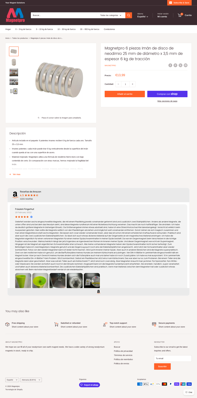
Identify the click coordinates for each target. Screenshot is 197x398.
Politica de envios (121, 363)
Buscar (117, 347)
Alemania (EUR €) (29, 380)
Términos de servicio (123, 355)
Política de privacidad (123, 351)
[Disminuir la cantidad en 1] (118, 84)
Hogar (8, 29)
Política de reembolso (123, 359)
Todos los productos (20, 38)
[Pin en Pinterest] (175, 65)
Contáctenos (109, 29)
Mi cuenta (162, 16)
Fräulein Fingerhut (24, 209)
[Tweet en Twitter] (180, 65)
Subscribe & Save (181, 3)
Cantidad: (109, 84)
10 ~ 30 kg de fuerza (66, 29)
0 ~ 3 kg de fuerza (23, 29)
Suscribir (162, 366)
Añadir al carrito (124, 94)
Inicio (7, 38)
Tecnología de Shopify (14, 389)
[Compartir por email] (185, 65)
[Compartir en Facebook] (170, 65)
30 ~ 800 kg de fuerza (89, 29)
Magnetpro (110, 66)
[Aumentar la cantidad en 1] (132, 84)
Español (10, 380)
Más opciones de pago (167, 101)
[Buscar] (128, 15)
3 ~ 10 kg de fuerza (44, 29)
